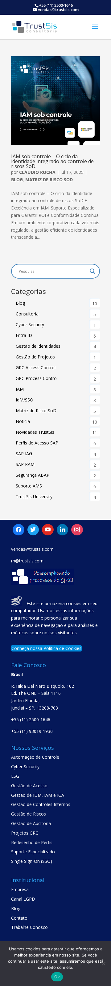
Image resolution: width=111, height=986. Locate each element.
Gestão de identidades (38, 346)
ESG (15, 776)
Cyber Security (30, 324)
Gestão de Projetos (35, 357)
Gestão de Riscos (28, 814)
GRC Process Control (37, 378)
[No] (103, 964)
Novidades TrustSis (35, 432)
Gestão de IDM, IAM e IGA (37, 795)
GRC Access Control (36, 367)
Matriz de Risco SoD (49, 179)
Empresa (20, 889)
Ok (57, 976)
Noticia (23, 421)
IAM (20, 389)
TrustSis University (34, 496)
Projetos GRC (24, 833)
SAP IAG (24, 453)
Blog (17, 179)
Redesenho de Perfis (31, 842)
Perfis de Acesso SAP (37, 443)
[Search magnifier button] (92, 271)
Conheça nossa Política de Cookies (46, 648)
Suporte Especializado (33, 852)
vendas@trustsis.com (32, 549)
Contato (19, 918)
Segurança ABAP (32, 475)
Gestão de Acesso (29, 785)
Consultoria (27, 314)
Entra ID (24, 335)
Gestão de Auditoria (31, 823)
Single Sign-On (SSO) (31, 861)
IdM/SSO (24, 400)
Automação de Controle (35, 757)
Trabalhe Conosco (29, 927)
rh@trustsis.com (27, 561)
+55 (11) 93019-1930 (32, 731)
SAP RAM (25, 464)
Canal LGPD (23, 899)
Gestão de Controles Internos (40, 804)
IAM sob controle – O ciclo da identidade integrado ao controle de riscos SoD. (52, 161)
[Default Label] (33, 529)
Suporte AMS (29, 486)
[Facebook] (18, 529)
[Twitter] (47, 529)
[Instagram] (62, 529)
